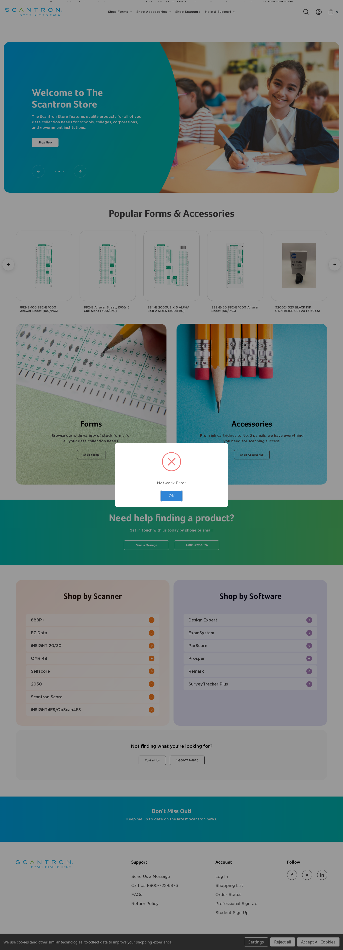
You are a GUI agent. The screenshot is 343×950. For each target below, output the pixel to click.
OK (172, 496)
